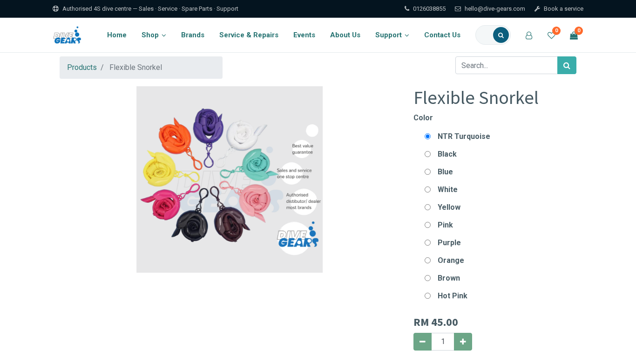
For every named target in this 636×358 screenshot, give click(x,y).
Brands (192, 35)
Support (388, 35)
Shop (150, 35)
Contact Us (442, 35)
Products (82, 67)
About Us (345, 35)
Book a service (563, 8)
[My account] (529, 35)
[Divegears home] (68, 35)
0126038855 (429, 8)
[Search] (501, 35)
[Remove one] (422, 342)
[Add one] (463, 342)
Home (117, 35)
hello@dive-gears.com (495, 8)
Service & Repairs (248, 35)
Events (304, 35)
